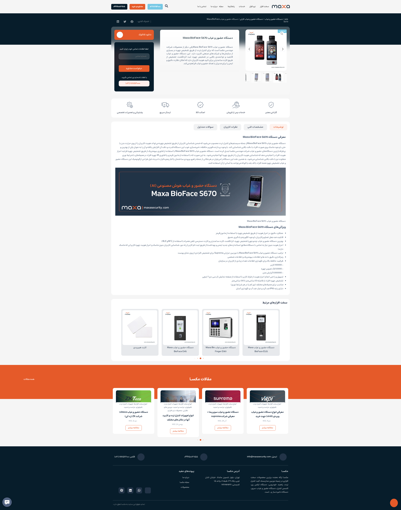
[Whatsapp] (139, 490)
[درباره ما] (193, 477)
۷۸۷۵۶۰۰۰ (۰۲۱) (132, 83)
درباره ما (185, 477)
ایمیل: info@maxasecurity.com (262, 457)
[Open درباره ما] (209, 6)
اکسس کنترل (282, 488)
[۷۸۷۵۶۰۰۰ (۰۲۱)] (121, 83)
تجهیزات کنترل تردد (260, 404)
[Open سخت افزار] (258, 6)
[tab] (278, 127)
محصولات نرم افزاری (175, 410)
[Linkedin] (130, 490)
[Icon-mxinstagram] (148, 490)
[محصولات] (193, 487)
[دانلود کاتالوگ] (120, 35)
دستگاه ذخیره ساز (280, 492)
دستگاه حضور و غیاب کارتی (251, 19)
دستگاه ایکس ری (259, 484)
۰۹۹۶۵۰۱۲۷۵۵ (191, 457)
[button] (131, 21)
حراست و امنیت (263, 407)
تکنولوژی (273, 407)
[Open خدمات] (237, 6)
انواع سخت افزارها (274, 404)
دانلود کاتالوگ (145, 35)
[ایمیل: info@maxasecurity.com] (283, 457)
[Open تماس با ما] (196, 6)
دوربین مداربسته (268, 481)
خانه (286, 19)
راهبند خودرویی (276, 484)
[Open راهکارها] (226, 6)
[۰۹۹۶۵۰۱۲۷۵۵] (203, 457)
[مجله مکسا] (193, 482)
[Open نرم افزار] (248, 6)
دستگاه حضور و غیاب (274, 19)
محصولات (185, 487)
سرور (253, 488)
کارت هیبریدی (139, 347)
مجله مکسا (184, 482)
